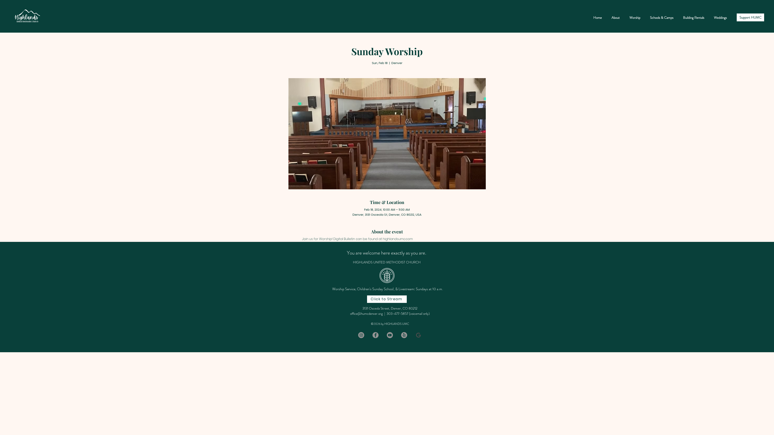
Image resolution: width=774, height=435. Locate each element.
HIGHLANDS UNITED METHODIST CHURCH (387, 262)
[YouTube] (390, 335)
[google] (418, 335)
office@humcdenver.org (366, 313)
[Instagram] (361, 335)
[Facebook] (375, 335)
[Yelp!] (404, 335)
